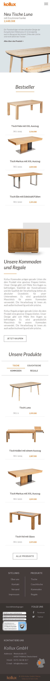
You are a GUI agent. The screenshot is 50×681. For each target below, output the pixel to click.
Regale (34, 594)
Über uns (15, 579)
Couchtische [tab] (34, 365)
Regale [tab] (34, 371)
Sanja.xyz (25, 679)
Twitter (40, 617)
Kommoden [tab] (15, 371)
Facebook (41, 612)
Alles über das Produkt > (14, 41)
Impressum (14, 594)
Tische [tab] (15, 365)
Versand (15, 589)
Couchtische (37, 584)
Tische (34, 579)
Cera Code (34, 679)
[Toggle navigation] (46, 4)
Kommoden (36, 589)
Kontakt (15, 584)
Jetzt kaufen (15, 338)
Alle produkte (25, 556)
